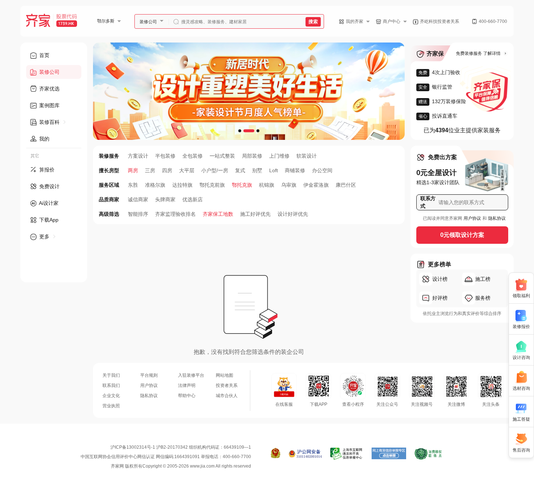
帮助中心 (186, 395)
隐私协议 (497, 218)
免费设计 (49, 186)
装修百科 (49, 122)
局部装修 (252, 156)
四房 (167, 170)
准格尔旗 (155, 185)
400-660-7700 (493, 21)
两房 (133, 170)
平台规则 (149, 375)
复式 (240, 170)
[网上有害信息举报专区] (389, 453)
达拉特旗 (182, 185)
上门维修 (279, 156)
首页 (43, 55)
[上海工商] (275, 453)
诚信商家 (138, 199)
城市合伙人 (227, 395)
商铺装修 (295, 170)
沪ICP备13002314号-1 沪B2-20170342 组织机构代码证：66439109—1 (180, 447)
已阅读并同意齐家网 (442, 218)
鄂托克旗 (242, 185)
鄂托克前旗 (212, 185)
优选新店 (192, 199)
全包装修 (192, 156)
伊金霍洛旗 (316, 185)
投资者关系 (227, 385)
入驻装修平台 (191, 375)
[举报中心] (347, 453)
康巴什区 (346, 185)
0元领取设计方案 (462, 235)
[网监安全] (305, 453)
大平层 (186, 170)
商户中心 (391, 21)
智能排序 (138, 214)
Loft (273, 170)
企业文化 (111, 395)
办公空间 (322, 170)
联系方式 (428, 202)
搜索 (313, 21)
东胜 (133, 185)
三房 (150, 170)
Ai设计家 (48, 203)
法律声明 (186, 385)
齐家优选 (49, 89)
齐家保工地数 (218, 214)
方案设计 (138, 156)
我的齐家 (354, 21)
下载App (48, 220)
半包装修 (165, 156)
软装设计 (306, 156)
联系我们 (111, 385)
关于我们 (111, 375)
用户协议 (472, 218)
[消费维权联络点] (428, 453)
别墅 (257, 170)
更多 (44, 236)
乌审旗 (288, 185)
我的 (43, 139)
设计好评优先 (293, 214)
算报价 (46, 170)
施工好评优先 (255, 214)
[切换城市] (122, 21)
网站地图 (224, 375)
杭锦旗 (266, 185)
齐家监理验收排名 (175, 214)
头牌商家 (165, 199)
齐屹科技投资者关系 (439, 21)
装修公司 (148, 21)
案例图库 (49, 105)
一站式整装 (222, 156)
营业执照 (111, 405)
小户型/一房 (214, 170)
